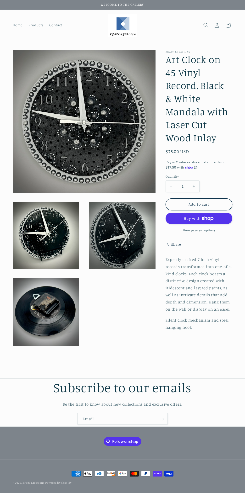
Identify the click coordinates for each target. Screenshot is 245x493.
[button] (205, 25)
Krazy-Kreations (33, 482)
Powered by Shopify (58, 482)
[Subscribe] (161, 419)
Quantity (172, 176)
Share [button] (176, 244)
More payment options (199, 230)
